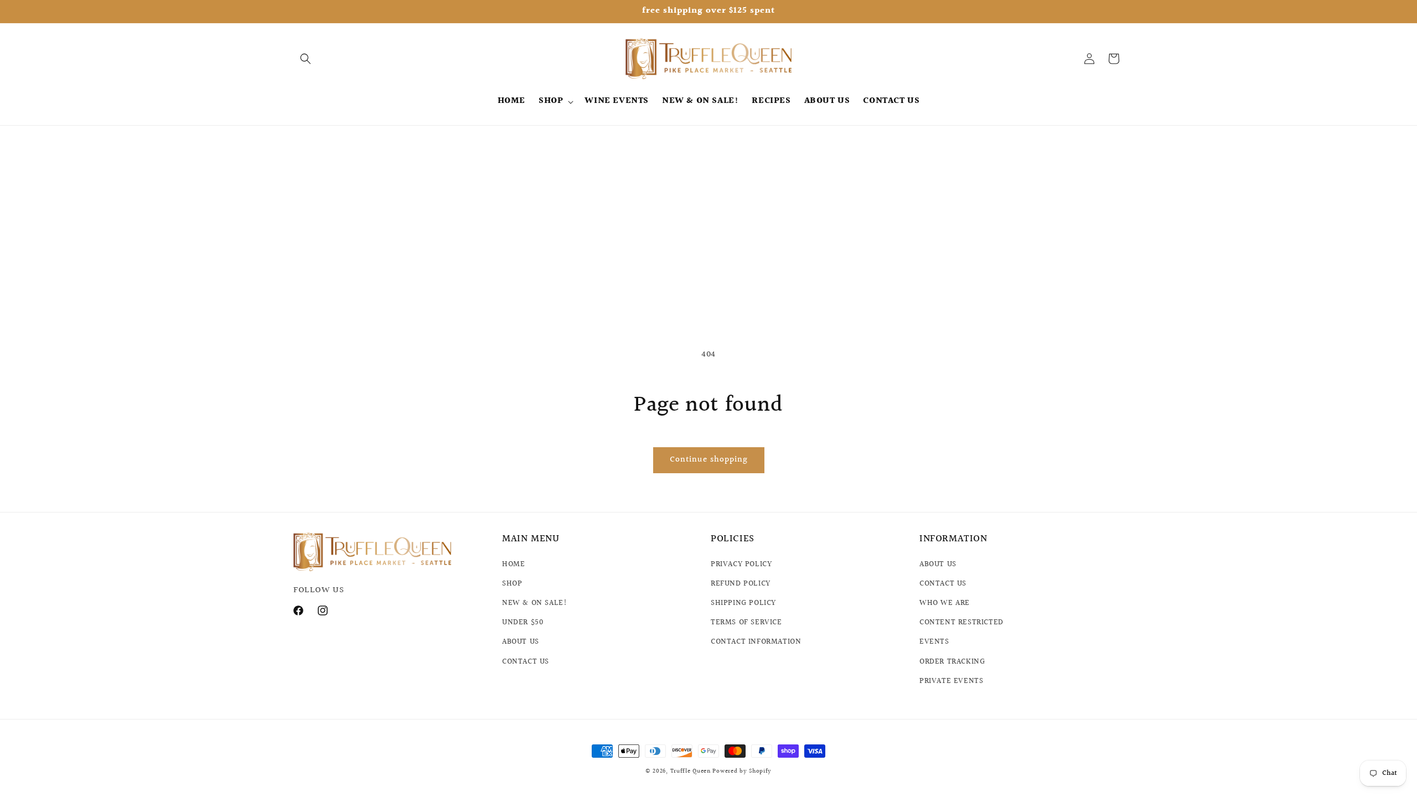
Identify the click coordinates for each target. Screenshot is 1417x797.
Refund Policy (740, 583)
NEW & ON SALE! (534, 603)
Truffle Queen (690, 771)
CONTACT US (525, 661)
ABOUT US (520, 642)
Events (934, 642)
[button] (305, 58)
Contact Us (942, 583)
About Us (937, 564)
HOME (513, 564)
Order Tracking (952, 661)
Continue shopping (709, 459)
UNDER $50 (522, 623)
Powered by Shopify (742, 771)
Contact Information (756, 642)
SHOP (512, 583)
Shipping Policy (743, 603)
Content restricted (961, 623)
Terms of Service (746, 623)
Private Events (951, 681)
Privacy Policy (741, 564)
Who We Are (944, 603)
